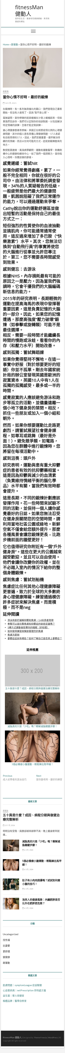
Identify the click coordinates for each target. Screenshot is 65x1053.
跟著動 (14, 44)
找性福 (6, 939)
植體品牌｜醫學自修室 (15, 1000)
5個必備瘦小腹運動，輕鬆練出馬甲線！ (32, 764)
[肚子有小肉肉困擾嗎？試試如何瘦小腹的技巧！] (11, 884)
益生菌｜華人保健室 (13, 995)
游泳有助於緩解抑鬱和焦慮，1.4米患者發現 (30, 620)
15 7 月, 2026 (9, 825)
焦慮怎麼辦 (13, 634)
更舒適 (6, 951)
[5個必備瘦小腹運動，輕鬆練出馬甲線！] (11, 865)
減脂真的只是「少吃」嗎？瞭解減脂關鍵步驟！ (32, 726)
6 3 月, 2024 (28, 850)
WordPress (53, 1037)
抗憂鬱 (6, 945)
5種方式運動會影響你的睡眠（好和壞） (28, 627)
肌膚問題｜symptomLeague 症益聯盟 (22, 985)
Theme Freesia (40, 1037)
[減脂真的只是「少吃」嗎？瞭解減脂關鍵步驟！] (11, 845)
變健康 (6, 957)
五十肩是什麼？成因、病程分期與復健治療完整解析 (32, 688)
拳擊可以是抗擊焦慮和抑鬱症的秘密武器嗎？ (31, 623)
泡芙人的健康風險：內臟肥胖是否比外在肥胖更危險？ (41, 901)
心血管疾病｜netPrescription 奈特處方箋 (24, 990)
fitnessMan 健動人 (29, 10)
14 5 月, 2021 (10, 103)
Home (6, 44)
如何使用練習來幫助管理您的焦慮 (25, 631)
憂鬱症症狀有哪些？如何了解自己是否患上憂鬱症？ (35, 638)
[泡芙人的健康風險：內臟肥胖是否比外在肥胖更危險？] (11, 903)
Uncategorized (10, 934)
